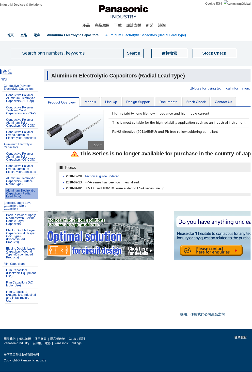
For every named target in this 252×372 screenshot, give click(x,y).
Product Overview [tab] (62, 102)
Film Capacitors (14, 264)
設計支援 (133, 25)
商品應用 (102, 25)
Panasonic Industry (16, 343)
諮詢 (162, 25)
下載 (118, 25)
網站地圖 (25, 339)
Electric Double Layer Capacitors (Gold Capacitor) (18, 205)
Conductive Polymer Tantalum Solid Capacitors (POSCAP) (21, 110)
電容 (37, 35)
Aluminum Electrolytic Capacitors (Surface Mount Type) (20, 181)
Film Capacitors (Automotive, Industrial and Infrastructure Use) (21, 296)
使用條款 (41, 339)
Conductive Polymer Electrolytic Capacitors (18, 87)
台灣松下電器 (42, 343)
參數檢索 (169, 53)
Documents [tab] (168, 102)
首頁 (10, 35)
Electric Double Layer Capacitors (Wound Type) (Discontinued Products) (20, 253)
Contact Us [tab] (223, 102)
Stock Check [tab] (196, 102)
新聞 (149, 25)
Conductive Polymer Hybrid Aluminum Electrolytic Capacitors (21, 135)
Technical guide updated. (102, 176)
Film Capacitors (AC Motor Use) (19, 284)
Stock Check (214, 53)
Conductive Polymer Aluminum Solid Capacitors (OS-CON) (20, 122)
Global (246, 3)
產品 (86, 25)
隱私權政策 (57, 339)
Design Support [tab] (138, 102)
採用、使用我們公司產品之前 (202, 314)
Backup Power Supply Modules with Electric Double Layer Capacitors (21, 219)
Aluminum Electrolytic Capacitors (72, 35)
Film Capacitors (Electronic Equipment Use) (21, 273)
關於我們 (10, 339)
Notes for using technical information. (221, 88)
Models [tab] (90, 102)
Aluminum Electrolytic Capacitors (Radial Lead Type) (145, 35)
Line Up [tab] (111, 102)
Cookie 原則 (213, 3)
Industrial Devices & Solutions (21, 4)
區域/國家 (240, 337)
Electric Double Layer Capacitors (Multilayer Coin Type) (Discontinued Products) (20, 236)
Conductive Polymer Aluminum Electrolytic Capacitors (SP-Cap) (20, 98)
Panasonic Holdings (67, 343)
